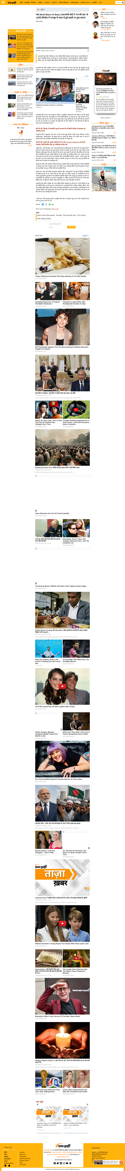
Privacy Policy (24, 1160)
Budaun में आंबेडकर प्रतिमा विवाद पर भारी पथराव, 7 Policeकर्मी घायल (75, 1124)
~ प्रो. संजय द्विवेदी (105, 29)
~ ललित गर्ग (103, 18)
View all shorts (105, 117)
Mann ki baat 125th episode (46, 215)
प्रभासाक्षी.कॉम (48, 1150)
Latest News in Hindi (58, 1152)
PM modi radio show (69, 215)
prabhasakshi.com (63, 1157)
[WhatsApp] (86, 35)
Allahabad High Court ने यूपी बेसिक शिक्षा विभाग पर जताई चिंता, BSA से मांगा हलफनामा (49, 1125)
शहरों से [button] (54, 2)
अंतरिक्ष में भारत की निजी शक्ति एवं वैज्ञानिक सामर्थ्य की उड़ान (108, 14)
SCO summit (81, 215)
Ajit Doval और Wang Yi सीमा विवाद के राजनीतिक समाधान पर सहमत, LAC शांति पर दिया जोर (104, 138)
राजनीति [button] (94, 2)
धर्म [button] (100, 2)
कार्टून (5, 1161)
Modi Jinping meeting (44, 218)
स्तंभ (104, 9)
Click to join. (55, 209)
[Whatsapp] (49, 205)
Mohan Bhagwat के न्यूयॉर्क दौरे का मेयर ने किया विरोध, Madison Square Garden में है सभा (104, 147)
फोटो (5, 1154)
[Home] (38, 9)
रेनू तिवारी (38, 50)
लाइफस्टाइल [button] (74, 2)
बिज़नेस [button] (33, 2)
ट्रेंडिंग (20, 65)
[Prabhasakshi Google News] (88, 51)
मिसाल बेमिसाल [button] (63, 2)
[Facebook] (86, 27)
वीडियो (6, 1157)
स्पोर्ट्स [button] (40, 2)
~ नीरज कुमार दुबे (105, 40)
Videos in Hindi (52, 1154)
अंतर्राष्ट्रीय (27, 2)
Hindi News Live (63, 1154)
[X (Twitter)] (86, 31)
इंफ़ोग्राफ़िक (7, 1159)
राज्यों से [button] (47, 2)
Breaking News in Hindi (74, 1152)
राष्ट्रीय (21, 2)
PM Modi (59, 215)
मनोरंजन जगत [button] (85, 2)
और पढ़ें (30, 145)
